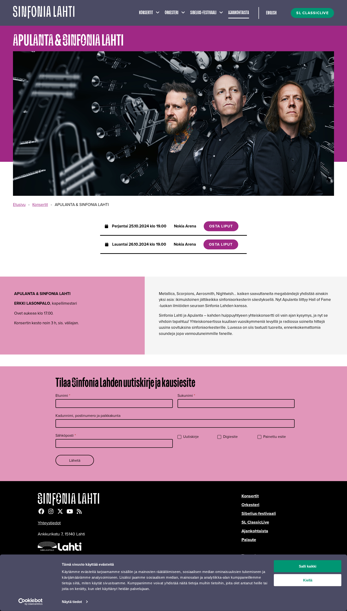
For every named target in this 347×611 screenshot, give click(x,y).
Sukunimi (186, 395)
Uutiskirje (190, 436)
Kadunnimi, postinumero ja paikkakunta (87, 415)
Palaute (248, 540)
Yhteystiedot (49, 523)
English (271, 13)
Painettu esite (274, 436)
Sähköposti (65, 435)
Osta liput (221, 226)
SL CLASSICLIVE (312, 13)
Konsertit (146, 12)
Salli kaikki (307, 566)
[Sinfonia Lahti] (139, 499)
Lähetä (74, 460)
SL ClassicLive (255, 522)
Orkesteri (171, 12)
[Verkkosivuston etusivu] (43, 13)
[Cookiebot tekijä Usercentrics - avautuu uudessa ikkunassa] (30, 601)
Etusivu (19, 204)
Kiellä (307, 580)
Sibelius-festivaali (203, 12)
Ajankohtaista (238, 12)
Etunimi (62, 395)
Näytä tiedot (72, 602)
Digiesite (230, 436)
